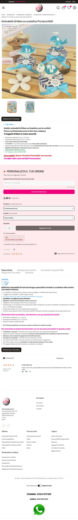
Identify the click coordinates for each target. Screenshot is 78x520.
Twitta (14, 249)
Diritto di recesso (56, 436)
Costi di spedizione (8, 439)
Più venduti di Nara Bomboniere (12, 466)
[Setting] (74, 8)
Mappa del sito (56, 451)
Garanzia (29, 272)
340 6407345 (42, 499)
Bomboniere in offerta (9, 457)
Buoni (28, 448)
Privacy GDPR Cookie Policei (60, 439)
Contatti (39, 409)
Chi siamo (68, 1)
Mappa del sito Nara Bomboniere (12, 469)
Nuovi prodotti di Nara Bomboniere (9, 461)
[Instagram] (5, 1)
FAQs (73, 1)
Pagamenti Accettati (10, 272)
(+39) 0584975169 (20, 1)
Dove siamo (40, 406)
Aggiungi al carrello (45, 228)
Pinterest (17, 249)
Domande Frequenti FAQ (52, 270)
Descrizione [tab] (6, 270)
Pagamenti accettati (57, 445)
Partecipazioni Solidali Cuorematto (13, 442)
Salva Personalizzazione (39, 192)
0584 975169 (44, 494)
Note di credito (31, 442)
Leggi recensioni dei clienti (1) (66, 253)
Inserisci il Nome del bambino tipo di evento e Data (18, 179)
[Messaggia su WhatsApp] (39, 509)
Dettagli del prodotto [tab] (26, 270)
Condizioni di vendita (58, 448)
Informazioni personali (34, 436)
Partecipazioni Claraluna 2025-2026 (11, 446)
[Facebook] (2, 1)
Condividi (11, 249)
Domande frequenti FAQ (9, 436)
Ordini (28, 439)
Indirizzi (29, 445)
